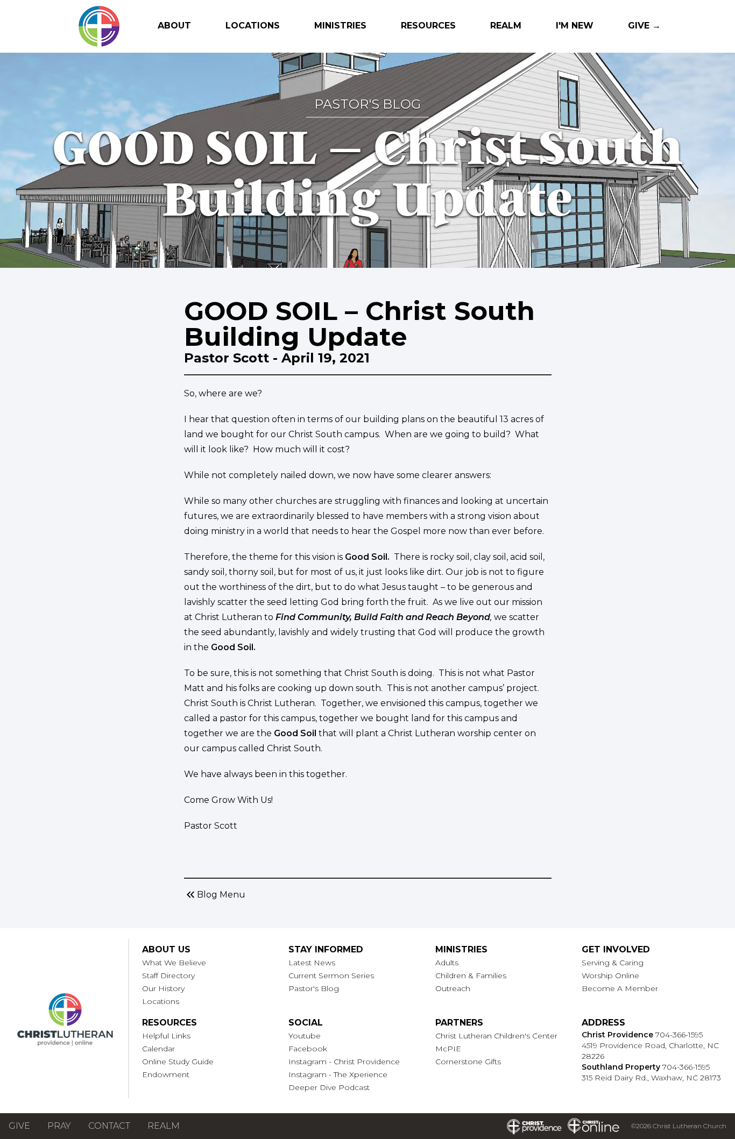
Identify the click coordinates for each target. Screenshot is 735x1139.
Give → (644, 25)
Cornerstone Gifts (468, 1061)
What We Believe (174, 962)
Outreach (452, 988)
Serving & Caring (613, 962)
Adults (446, 962)
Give (19, 1126)
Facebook (307, 1048)
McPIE (448, 1048)
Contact (109, 1126)
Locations (252, 25)
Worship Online (610, 975)
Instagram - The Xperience (337, 1074)
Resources (428, 25)
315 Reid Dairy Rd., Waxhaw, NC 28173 (651, 1078)
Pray (59, 1126)
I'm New (574, 25)
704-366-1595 (679, 1035)
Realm (505, 25)
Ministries (340, 25)
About (174, 25)
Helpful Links (166, 1036)
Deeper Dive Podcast (329, 1087)
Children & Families (470, 975)
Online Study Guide (178, 1061)
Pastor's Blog (313, 988)
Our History (163, 988)
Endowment (165, 1074)
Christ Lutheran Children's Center (496, 1036)
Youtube (304, 1036)
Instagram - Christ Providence (344, 1061)
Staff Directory (168, 975)
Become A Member (620, 988)
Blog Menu (214, 894)
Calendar (158, 1048)
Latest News (311, 962)
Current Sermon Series (331, 975)
